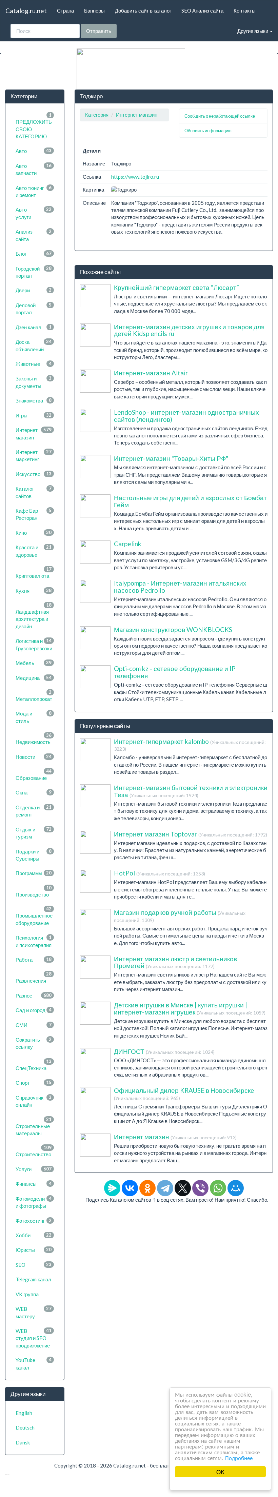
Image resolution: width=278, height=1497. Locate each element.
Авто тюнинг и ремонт (34, 191)
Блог (34, 254)
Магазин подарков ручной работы (179, 915)
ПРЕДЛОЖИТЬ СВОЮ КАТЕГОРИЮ (34, 125)
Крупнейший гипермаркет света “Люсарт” (176, 287)
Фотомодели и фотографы (34, 1202)
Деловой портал (34, 308)
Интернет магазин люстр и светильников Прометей (175, 962)
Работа (34, 960)
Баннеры (94, 10)
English (24, 1413)
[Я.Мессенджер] (112, 1188)
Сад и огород (34, 1010)
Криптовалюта (34, 572)
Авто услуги (34, 213)
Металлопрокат (34, 695)
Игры (34, 415)
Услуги (34, 1169)
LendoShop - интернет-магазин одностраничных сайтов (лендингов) (186, 415)
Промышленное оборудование (34, 916)
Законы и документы (34, 382)
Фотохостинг (34, 1221)
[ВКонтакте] (130, 1188)
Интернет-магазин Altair (151, 373)
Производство (34, 891)
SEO (34, 1265)
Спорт (34, 1083)
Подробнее (239, 1457)
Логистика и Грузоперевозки (34, 644)
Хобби (34, 1235)
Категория (96, 115)
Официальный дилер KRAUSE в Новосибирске (184, 1093)
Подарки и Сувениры (34, 855)
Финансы (34, 1184)
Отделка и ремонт (34, 811)
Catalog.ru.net (26, 11)
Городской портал (34, 272)
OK (220, 1472)
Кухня (34, 591)
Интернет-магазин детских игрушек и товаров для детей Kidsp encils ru (189, 330)
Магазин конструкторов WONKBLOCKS (173, 629)
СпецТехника (34, 1065)
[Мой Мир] (235, 1188)
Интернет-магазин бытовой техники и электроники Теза (190, 791)
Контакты (245, 10)
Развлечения (34, 977)
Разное (34, 995)
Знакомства (34, 400)
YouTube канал (34, 1363)
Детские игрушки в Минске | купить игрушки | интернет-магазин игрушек (189, 1008)
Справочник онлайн (34, 1101)
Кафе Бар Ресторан (34, 514)
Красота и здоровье (34, 550)
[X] (183, 1188)
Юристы (34, 1250)
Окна (34, 792)
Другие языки (253, 31)
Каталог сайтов (34, 492)
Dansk (23, 1442)
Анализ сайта (34, 235)
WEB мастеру (34, 1312)
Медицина (34, 678)
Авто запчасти (34, 169)
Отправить (98, 31)
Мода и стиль (34, 717)
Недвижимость (34, 738)
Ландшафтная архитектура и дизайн (34, 615)
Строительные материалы (34, 1126)
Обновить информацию (208, 130)
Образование (34, 774)
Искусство (34, 474)
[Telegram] (165, 1188)
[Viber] (200, 1188)
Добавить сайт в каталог (143, 10)
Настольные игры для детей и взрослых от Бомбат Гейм (190, 501)
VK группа (27, 1294)
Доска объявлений (34, 345)
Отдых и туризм (34, 833)
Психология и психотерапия (34, 941)
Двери (34, 290)
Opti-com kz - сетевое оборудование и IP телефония (175, 672)
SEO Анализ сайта (202, 10)
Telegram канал (33, 1279)
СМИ (34, 1025)
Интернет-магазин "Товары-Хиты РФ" (171, 458)
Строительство (34, 1151)
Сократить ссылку (34, 1043)
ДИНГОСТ (164, 1051)
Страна (65, 10)
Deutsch (25, 1427)
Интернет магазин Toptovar (190, 834)
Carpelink (127, 544)
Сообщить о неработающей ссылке (219, 116)
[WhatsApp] (218, 1188)
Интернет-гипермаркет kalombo (190, 744)
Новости (34, 757)
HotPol (159, 873)
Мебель (34, 663)
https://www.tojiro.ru (135, 177)
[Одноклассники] (147, 1188)
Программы (34, 873)
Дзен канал (34, 327)
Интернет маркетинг (34, 455)
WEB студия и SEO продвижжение (34, 1338)
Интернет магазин (34, 433)
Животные (34, 364)
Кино (34, 533)
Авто (34, 151)
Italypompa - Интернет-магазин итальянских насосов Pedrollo (180, 586)
